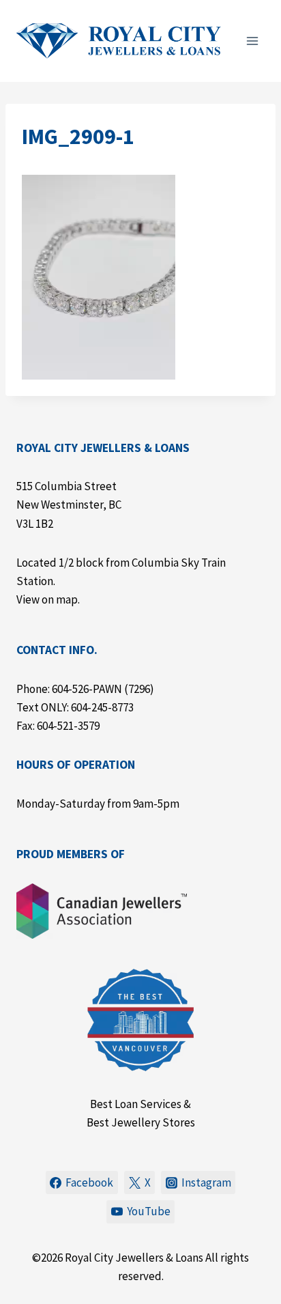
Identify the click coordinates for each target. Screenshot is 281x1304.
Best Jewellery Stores (141, 1122)
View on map (47, 599)
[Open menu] (252, 40)
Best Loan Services (135, 1103)
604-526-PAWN (87, 688)
